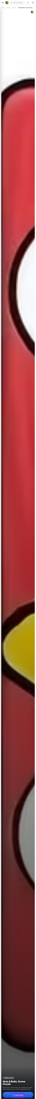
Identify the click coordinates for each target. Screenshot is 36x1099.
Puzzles (14, 7)
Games (8, 7)
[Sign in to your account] (28, 2)
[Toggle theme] (33, 2)
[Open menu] (3, 2)
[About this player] (32, 12)
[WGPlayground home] (7, 2)
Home (2, 7)
